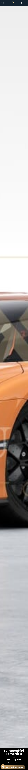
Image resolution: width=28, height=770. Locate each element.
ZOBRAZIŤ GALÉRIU (14, 767)
